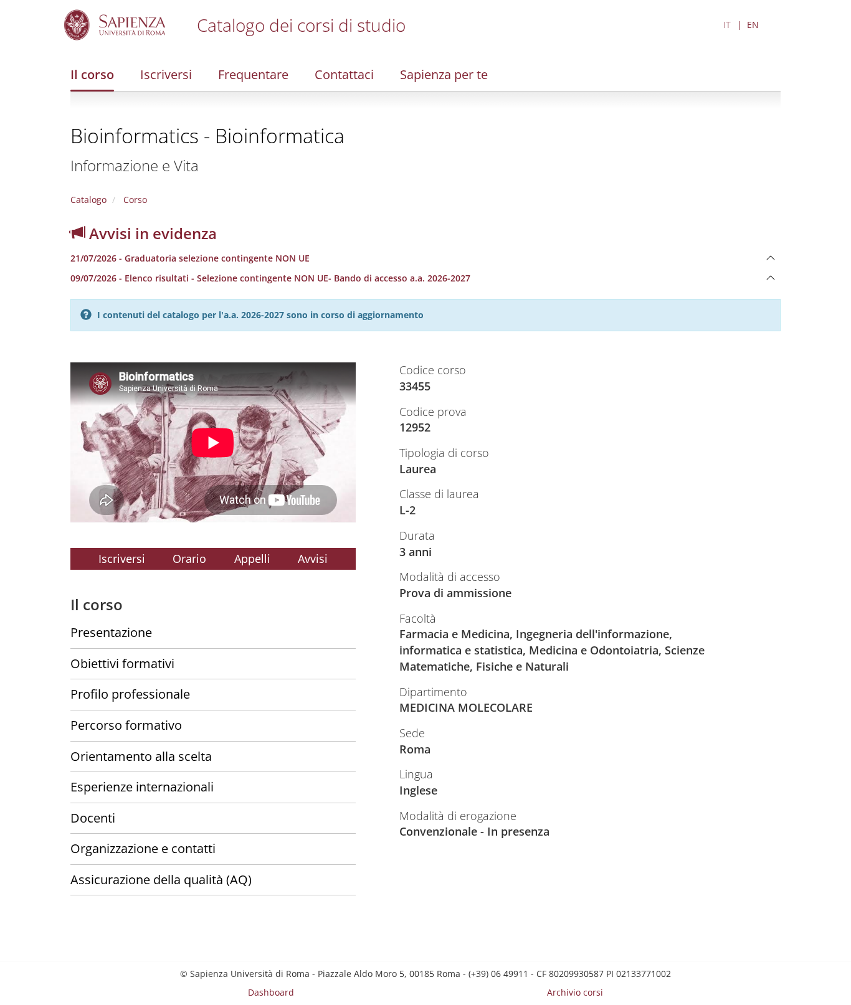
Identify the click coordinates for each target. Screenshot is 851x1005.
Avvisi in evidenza (151, 233)
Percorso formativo (126, 725)
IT (727, 25)
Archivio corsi (575, 992)
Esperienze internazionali (142, 786)
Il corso (92, 74)
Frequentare (253, 74)
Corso (134, 199)
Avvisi (313, 558)
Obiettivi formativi (122, 663)
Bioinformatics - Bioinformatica (207, 135)
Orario (189, 558)
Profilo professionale (130, 694)
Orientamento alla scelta (141, 756)
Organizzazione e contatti (143, 848)
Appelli (252, 558)
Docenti (92, 817)
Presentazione (111, 632)
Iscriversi (166, 74)
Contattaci (344, 74)
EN (753, 25)
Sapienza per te (444, 74)
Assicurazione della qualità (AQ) (161, 879)
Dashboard (271, 992)
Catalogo (88, 199)
